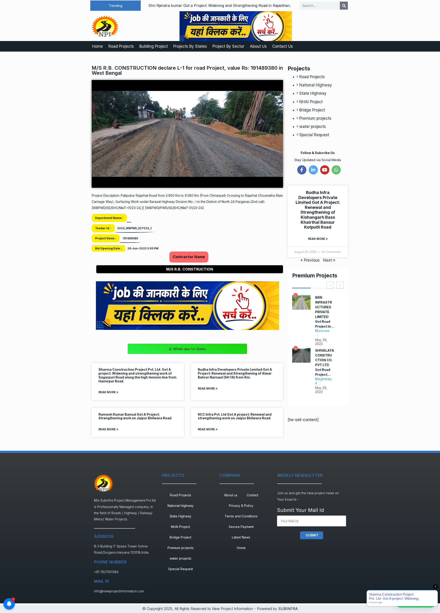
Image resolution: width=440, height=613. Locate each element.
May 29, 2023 (321, 342)
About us (230, 495)
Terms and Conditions (241, 516)
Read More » (108, 392)
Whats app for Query (189, 349)
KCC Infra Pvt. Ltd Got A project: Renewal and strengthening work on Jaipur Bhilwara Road (235, 416)
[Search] (344, 6)
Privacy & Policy (241, 506)
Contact (252, 495)
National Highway (315, 85)
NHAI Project (311, 101)
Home (97, 46)
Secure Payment (241, 527)
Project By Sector (228, 46)
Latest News (241, 537)
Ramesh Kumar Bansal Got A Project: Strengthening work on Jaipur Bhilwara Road (135, 416)
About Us (258, 46)
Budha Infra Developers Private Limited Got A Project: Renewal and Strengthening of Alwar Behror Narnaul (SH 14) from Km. (235, 373)
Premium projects (315, 118)
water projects (312, 126)
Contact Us (282, 46)
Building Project (153, 46)
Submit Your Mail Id (300, 510)
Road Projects (121, 46)
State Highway (313, 93)
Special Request (314, 135)
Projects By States (190, 46)
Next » (329, 260)
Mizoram (322, 331)
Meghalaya (323, 381)
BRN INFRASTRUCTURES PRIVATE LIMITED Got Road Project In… (324, 311)
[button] (115, 5)
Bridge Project (312, 110)
